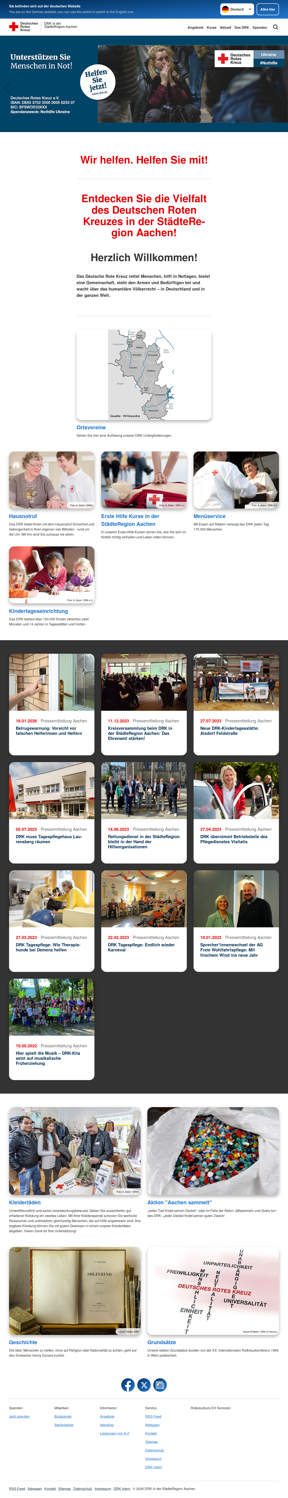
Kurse (212, 27)
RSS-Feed (153, 1416)
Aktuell (225, 27)
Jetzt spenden (19, 1416)
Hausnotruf (23, 516)
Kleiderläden (25, 1202)
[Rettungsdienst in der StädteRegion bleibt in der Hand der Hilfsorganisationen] (144, 790)
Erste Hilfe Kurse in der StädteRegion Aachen (130, 520)
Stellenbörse (63, 1424)
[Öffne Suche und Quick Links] (275, 27)
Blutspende (62, 1416)
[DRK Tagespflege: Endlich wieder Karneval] (144, 898)
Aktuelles (107, 1424)
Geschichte (23, 1342)
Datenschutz (154, 1450)
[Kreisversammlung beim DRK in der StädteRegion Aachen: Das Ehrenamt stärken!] (144, 682)
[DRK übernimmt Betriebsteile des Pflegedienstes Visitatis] (236, 790)
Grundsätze (161, 1342)
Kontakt (151, 1433)
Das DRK (241, 27)
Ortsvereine (91, 427)
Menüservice (210, 516)
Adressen (152, 1424)
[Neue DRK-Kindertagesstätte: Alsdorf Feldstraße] (236, 682)
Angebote (195, 27)
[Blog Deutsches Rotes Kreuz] (160, 1385)
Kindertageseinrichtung (38, 611)
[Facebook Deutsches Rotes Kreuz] (128, 1385)
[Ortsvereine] (144, 375)
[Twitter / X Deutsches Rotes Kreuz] (144, 1385)
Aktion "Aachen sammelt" (179, 1202)
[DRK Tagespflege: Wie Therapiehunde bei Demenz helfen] (51, 898)
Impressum (153, 1458)
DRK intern (153, 1467)
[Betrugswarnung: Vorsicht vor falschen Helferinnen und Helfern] (51, 682)
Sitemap (151, 1441)
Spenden (260, 27)
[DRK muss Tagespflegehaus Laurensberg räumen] (51, 790)
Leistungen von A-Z (114, 1433)
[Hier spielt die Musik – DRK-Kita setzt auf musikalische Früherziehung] (51, 1007)
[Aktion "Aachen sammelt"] (213, 1151)
